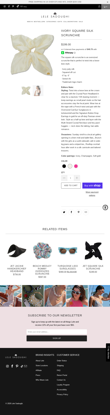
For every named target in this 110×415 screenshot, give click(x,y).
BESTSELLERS (39, 21)
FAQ (58, 370)
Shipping (60, 366)
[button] (64, 166)
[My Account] (99, 6)
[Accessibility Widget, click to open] (105, 207)
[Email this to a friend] (86, 212)
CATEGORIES (51, 21)
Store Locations (42, 366)
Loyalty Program (63, 385)
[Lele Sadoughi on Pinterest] (13, 7)
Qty (63, 172)
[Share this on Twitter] (64, 212)
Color (64, 161)
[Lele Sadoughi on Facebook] (9, 7)
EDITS (60, 21)
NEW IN (30, 21)
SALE (81, 21)
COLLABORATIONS (70, 21)
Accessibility (62, 390)
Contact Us (61, 380)
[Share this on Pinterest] (79, 212)
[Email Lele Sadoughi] (21, 7)
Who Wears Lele (42, 380)
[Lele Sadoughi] (55, 14)
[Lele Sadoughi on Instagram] (4, 7)
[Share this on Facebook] (71, 212)
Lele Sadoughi (17, 403)
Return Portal (62, 375)
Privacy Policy (62, 394)
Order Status (62, 361)
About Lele (40, 361)
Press (38, 375)
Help (25, 6)
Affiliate (39, 370)
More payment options (92, 193)
